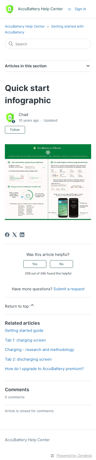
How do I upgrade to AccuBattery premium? (44, 368)
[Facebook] (7, 234)
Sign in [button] (80, 9)
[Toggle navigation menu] (69, 9)
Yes (34, 264)
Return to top (17, 306)
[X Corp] (14, 234)
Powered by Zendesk (74, 455)
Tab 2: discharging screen (28, 359)
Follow (15, 130)
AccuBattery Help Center (25, 26)
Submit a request (69, 288)
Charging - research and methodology (39, 349)
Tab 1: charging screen (25, 340)
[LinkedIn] (22, 234)
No (61, 264)
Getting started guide (24, 330)
